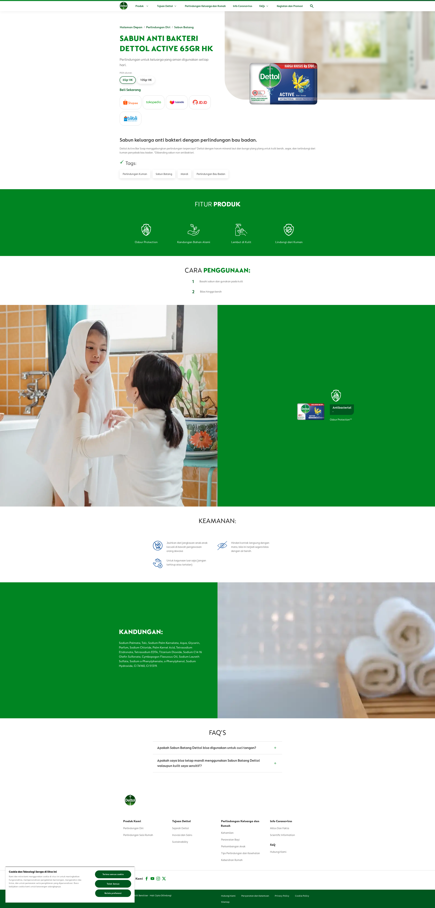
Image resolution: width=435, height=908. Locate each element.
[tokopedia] (153, 102)
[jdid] (200, 102)
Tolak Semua (113, 884)
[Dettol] (124, 6)
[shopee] (130, 102)
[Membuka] (311, 6)
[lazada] (177, 102)
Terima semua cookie (113, 874)
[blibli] (130, 119)
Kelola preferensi (113, 893)
